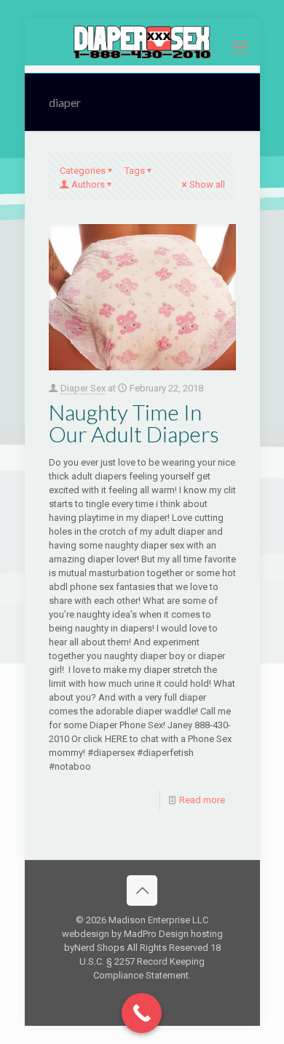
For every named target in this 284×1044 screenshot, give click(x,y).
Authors (88, 184)
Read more (202, 799)
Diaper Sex (83, 388)
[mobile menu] (240, 47)
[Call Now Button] (142, 1013)
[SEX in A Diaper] (142, 41)
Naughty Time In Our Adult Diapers (134, 423)
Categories (83, 170)
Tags (135, 170)
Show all (207, 184)
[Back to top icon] (142, 890)
